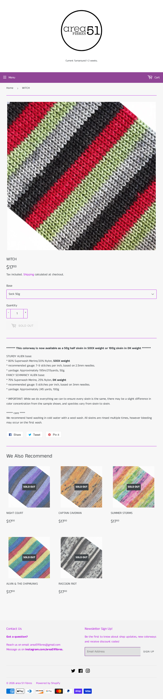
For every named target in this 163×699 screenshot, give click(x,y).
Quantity (11, 305)
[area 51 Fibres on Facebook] (80, 672)
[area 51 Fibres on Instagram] (88, 672)
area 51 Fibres (23, 683)
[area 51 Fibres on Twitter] (73, 672)
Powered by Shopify (48, 683)
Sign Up (148, 651)
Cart (157, 77)
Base (9, 286)
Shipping (28, 274)
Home (9, 88)
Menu (11, 77)
